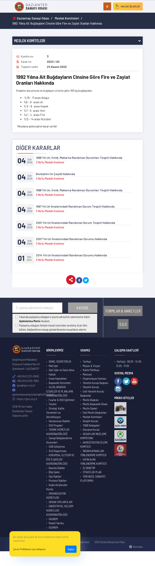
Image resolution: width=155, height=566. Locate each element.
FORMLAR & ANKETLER (123, 311)
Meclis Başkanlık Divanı (95, 404)
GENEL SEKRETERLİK (60, 361)
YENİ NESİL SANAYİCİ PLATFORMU (92, 478)
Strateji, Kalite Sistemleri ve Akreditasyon (55, 413)
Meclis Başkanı (91, 400)
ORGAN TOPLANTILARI (60, 502)
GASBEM (53, 519)
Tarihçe (87, 361)
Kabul (71, 549)
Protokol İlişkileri (58, 480)
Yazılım (53, 404)
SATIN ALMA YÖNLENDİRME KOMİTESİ (93, 461)
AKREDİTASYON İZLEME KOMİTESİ (94, 444)
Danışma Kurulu (91, 429)
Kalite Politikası (91, 370)
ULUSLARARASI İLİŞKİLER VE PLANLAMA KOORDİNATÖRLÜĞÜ (59, 391)
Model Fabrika (56, 523)
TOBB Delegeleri (91, 425)
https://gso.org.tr (26, 399)
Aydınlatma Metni (29, 321)
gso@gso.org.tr (25, 385)
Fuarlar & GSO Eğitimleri (62, 400)
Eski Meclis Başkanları (95, 412)
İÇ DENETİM (89, 468)
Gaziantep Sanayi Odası (32, 18)
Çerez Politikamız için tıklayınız (29, 549)
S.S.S (123, 324)
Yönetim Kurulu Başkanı (95, 383)
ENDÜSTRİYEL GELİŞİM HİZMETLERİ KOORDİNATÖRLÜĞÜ (59, 510)
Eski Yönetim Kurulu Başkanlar (92, 393)
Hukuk (52, 374)
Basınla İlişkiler (57, 468)
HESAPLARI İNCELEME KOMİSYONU (93, 436)
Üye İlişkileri (55, 476)
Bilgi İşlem (54, 472)
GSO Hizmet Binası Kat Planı (110, 542)
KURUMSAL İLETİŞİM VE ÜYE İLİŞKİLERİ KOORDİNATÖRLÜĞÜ (60, 459)
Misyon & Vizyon (91, 366)
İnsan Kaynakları (58, 378)
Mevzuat (87, 374)
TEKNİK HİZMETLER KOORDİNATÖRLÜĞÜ (57, 432)
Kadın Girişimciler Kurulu (56, 487)
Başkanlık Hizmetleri (60, 383)
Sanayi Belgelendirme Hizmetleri (59, 440)
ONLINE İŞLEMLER (130, 6)
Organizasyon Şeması (94, 378)
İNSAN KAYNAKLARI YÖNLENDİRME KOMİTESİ (93, 453)
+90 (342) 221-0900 (27, 376)
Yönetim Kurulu (91, 387)
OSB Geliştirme (57, 446)
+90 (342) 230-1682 (27, 380)
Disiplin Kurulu (90, 421)
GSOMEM (53, 527)
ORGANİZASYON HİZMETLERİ (56, 495)
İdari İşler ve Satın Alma (61, 370)
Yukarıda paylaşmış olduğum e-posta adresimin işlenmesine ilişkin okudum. (54, 319)
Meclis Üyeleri (90, 408)
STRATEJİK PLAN (92, 472)
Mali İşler (53, 366)
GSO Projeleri (56, 425)
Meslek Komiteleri (67, 18)
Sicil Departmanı (58, 451)
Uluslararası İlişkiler (59, 421)
